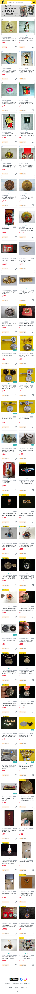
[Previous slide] (2, 27)
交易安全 (18, 991)
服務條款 (11, 987)
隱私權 (16, 987)
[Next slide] (16, 27)
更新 (29, 983)
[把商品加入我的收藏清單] (16, 47)
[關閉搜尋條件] (16, 2)
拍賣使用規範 (23, 987)
